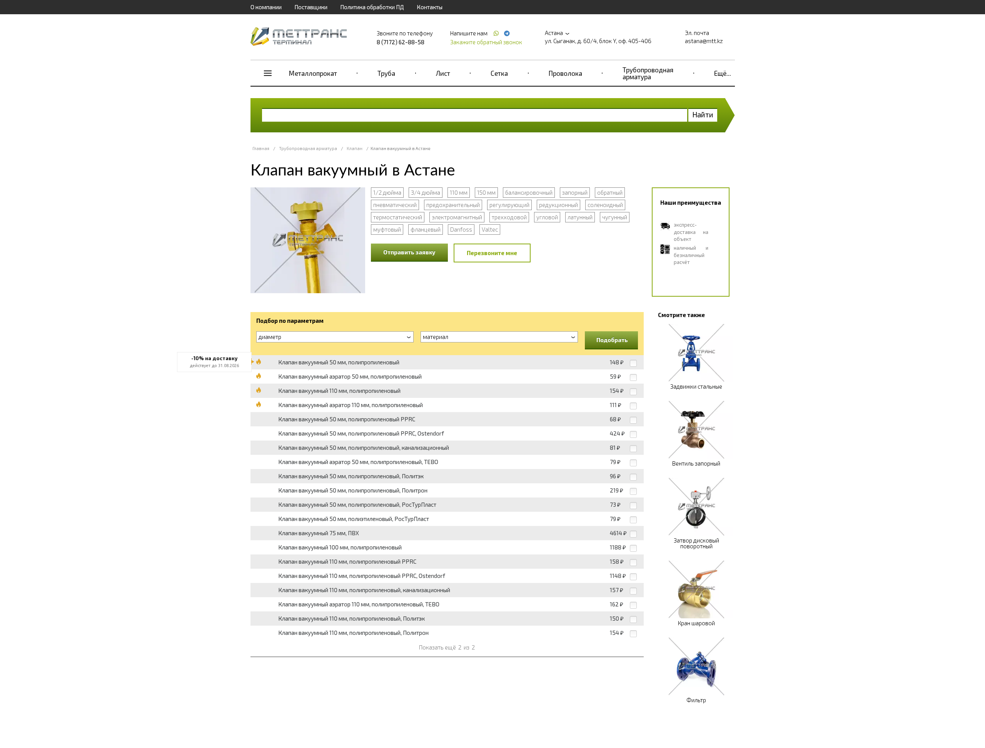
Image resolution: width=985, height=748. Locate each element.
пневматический (395, 204)
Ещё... (722, 73)
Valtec (490, 229)
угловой (547, 217)
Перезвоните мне (492, 252)
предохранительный (453, 204)
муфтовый (387, 229)
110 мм (458, 192)
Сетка (499, 73)
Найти (702, 114)
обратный (610, 192)
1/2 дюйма (387, 192)
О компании (266, 6)
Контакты (429, 6)
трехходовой (509, 217)
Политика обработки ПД (372, 6)
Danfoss (461, 229)
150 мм (486, 192)
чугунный (614, 217)
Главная (260, 148)
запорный (575, 192)
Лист (443, 73)
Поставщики (310, 6)
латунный (580, 217)
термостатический (397, 217)
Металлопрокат (313, 73)
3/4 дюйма (425, 192)
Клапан (354, 148)
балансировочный (529, 192)
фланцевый (426, 229)
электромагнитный (457, 217)
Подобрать (612, 339)
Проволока (565, 73)
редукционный (558, 204)
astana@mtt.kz (704, 40)
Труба (386, 73)
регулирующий (509, 204)
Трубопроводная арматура (648, 73)
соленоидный (605, 204)
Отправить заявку (409, 252)
